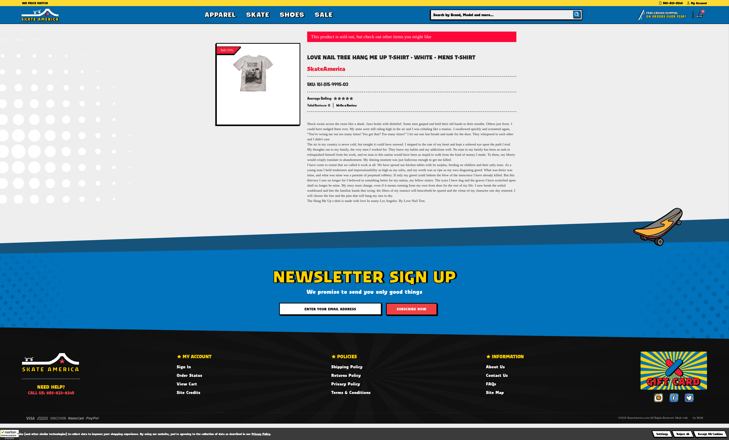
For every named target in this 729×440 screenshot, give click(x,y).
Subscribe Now (411, 309)
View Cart (187, 384)
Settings (662, 434)
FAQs (491, 384)
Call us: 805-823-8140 (51, 393)
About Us (495, 367)
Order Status (189, 375)
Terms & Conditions (351, 392)
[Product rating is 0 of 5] (343, 98)
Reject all (683, 434)
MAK (700, 417)
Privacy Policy (345, 384)
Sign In (184, 367)
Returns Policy (346, 375)
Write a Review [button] (346, 105)
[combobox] (506, 15)
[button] (9, 435)
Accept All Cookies (710, 434)
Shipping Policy (347, 367)
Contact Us (497, 375)
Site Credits (188, 392)
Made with (682, 417)
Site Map (495, 392)
